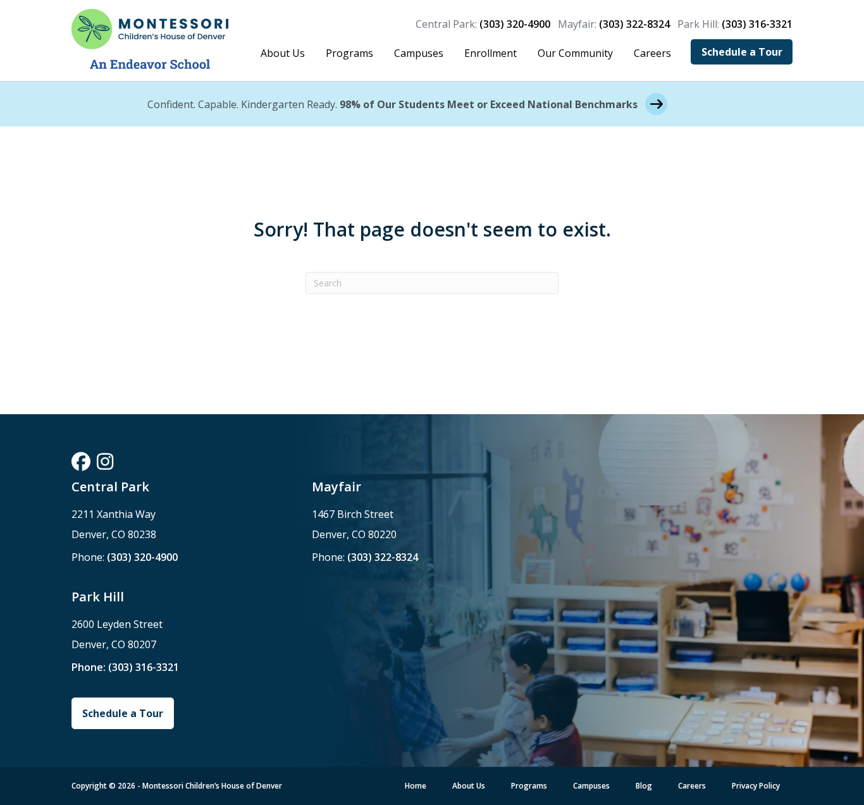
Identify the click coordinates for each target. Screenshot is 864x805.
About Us (283, 53)
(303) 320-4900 (514, 24)
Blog (644, 785)
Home (415, 785)
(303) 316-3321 (757, 24)
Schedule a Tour (741, 52)
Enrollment (490, 53)
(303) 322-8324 (634, 24)
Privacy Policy (756, 785)
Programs (349, 53)
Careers (652, 53)
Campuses (418, 53)
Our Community (575, 53)
